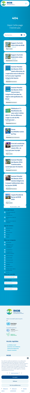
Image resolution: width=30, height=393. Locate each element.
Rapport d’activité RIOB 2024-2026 (17, 56)
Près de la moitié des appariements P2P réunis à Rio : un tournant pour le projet (14, 147)
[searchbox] (11, 277)
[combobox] (10, 277)
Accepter (15, 377)
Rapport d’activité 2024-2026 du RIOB (17, 44)
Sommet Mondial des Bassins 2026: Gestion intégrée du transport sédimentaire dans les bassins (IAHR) (14, 180)
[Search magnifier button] (24, 34)
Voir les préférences (15, 385)
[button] (28, 358)
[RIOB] (8, 3)
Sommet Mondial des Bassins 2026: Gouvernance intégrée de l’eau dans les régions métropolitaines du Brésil (14, 93)
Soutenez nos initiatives (13, 346)
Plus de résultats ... (15, 206)
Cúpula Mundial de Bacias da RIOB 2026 (17, 197)
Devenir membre (12, 350)
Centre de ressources (13, 348)
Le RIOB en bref (11, 345)
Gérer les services (14, 373)
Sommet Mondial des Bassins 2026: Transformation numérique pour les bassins (14, 163)
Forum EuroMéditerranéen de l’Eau (17, 131)
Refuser (15, 381)
